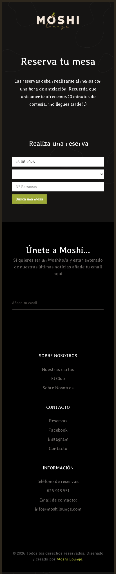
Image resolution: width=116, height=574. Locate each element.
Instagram (58, 439)
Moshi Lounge (69, 559)
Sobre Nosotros (58, 387)
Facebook (58, 430)
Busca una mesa (29, 199)
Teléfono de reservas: (58, 481)
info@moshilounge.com (58, 509)
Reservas (58, 420)
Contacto (58, 448)
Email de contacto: (58, 500)
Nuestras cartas (58, 369)
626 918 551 (58, 490)
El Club (58, 378)
